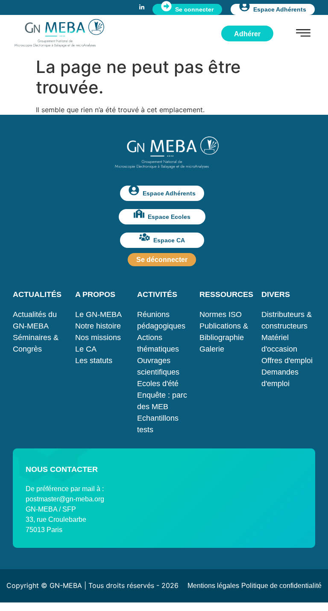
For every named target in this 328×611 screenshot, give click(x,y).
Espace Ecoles (169, 216)
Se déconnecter (161, 259)
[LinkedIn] (141, 6)
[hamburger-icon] (303, 34)
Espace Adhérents (279, 9)
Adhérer (247, 34)
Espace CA (169, 240)
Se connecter (194, 9)
